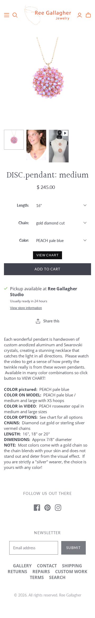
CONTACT (47, 566)
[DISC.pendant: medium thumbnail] (14, 140)
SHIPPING (72, 566)
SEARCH (57, 577)
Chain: (23, 223)
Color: (24, 240)
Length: (23, 205)
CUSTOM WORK (71, 571)
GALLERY (22, 566)
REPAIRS (41, 571)
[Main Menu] (6, 15)
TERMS (37, 577)
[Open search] (15, 15)
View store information (26, 308)
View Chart (47, 255)
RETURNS (17, 571)
